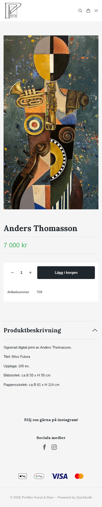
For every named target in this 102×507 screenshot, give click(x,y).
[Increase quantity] (30, 272)
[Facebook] (44, 447)
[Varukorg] (88, 10)
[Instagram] (54, 447)
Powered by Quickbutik (75, 497)
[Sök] (80, 10)
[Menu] (96, 10)
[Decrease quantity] (12, 272)
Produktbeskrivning (32, 330)
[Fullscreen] (51, 122)
